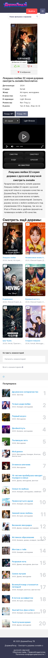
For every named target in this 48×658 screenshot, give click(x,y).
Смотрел (34, 154)
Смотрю (14, 154)
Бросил (34, 160)
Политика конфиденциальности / (30, 654)
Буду (13, 160)
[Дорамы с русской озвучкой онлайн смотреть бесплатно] (15, 5)
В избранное (25, 72)
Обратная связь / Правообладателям (29, 652)
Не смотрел (24, 165)
